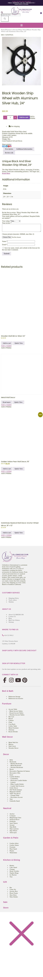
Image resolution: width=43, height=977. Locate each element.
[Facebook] (3, 146)
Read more (7, 402)
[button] (21, 25)
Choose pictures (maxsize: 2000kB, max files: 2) (18, 234)
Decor (6, 754)
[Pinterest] (9, 146)
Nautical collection (12, 30)
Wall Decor (7, 737)
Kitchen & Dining (11, 860)
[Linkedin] (7, 146)
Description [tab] (9, 149)
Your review (6, 223)
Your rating (6, 221)
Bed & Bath (7, 691)
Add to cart (23, 117)
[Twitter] (5, 146)
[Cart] (40, 14)
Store (5, 908)
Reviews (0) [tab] (9, 153)
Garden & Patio (10, 838)
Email (4, 244)
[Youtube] (18, 680)
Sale (5, 902)
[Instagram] (10, 146)
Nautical (7, 808)
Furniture (6, 703)
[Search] (5, 19)
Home (3, 30)
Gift (5, 882)
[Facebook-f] (4, 680)
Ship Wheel (23, 30)
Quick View (19, 343)
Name (4, 241)
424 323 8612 (8, 635)
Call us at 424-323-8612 (21, 1)
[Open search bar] (2, 13)
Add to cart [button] (7, 343)
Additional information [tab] (24, 149)
